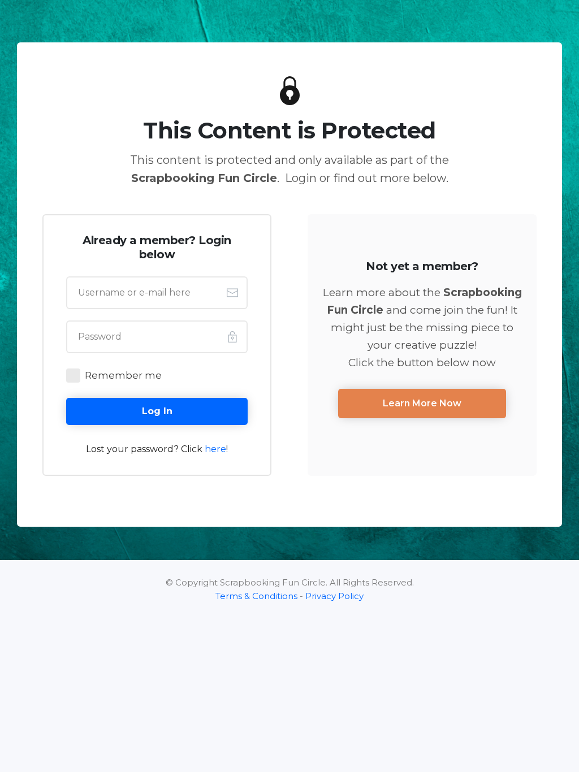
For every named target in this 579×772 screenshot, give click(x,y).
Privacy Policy (334, 596)
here (215, 449)
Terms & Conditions (256, 596)
